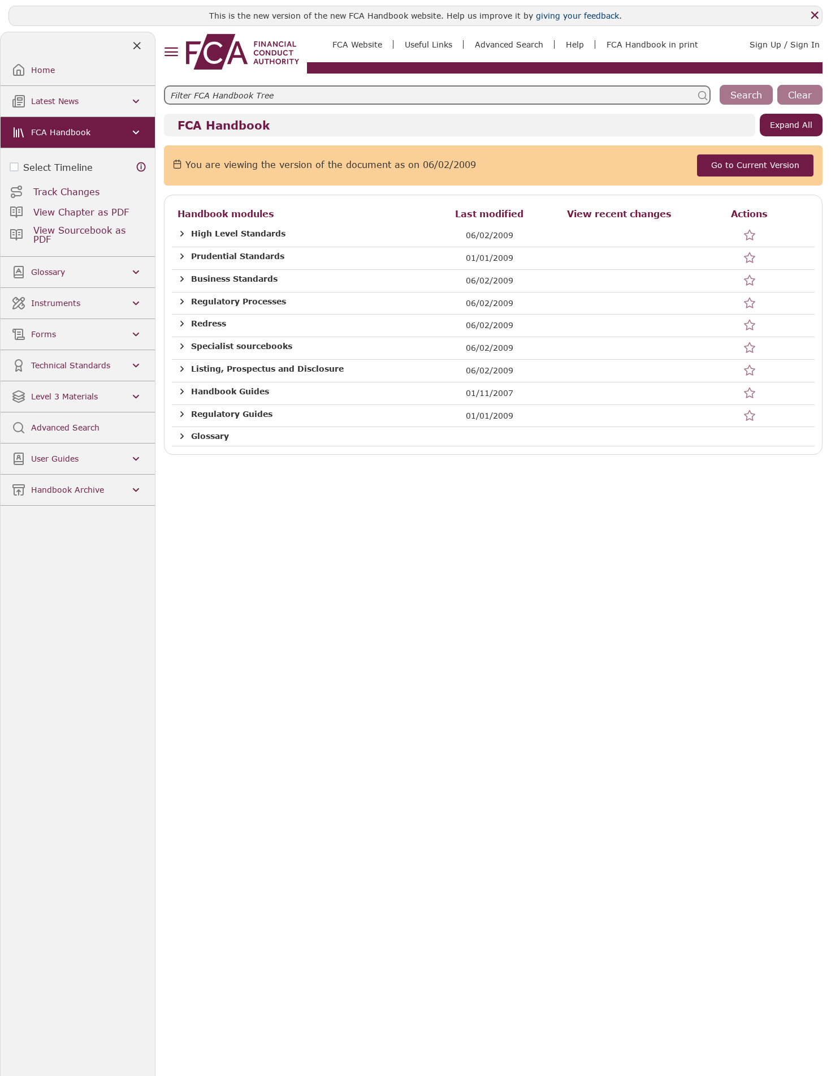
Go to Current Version (755, 165)
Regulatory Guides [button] (231, 414)
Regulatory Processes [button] (238, 301)
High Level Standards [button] (238, 233)
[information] (141, 167)
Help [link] (575, 44)
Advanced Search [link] (509, 44)
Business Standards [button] (234, 278)
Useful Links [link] (428, 44)
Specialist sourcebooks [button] (241, 346)
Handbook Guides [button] (230, 391)
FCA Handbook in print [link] (652, 44)
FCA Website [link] (357, 44)
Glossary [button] (210, 436)
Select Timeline (58, 167)
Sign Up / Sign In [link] (785, 44)
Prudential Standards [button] (237, 256)
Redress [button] (208, 323)
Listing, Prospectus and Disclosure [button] (267, 368)
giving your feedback (577, 15)
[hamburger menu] (171, 52)
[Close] (814, 15)
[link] (242, 52)
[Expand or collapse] (182, 234)
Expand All (791, 125)
